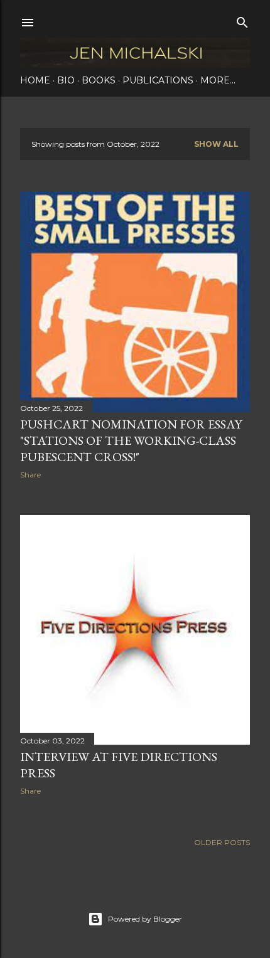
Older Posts (222, 842)
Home (35, 80)
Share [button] (30, 474)
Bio (66, 80)
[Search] (242, 20)
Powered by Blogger (145, 918)
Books (99, 80)
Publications (157, 80)
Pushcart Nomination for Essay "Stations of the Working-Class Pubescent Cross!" (131, 440)
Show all (216, 144)
